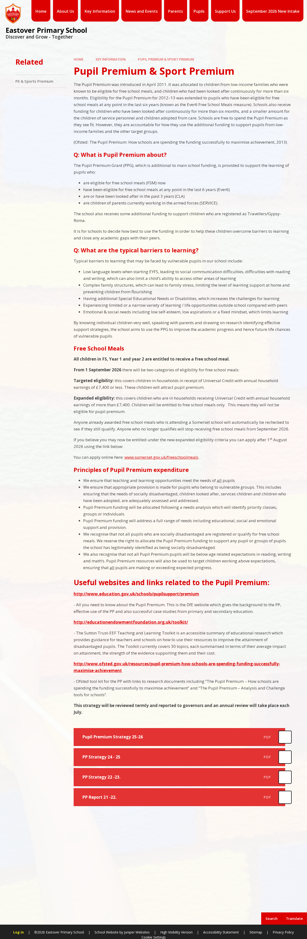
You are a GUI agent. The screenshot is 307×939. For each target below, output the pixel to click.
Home (78, 59)
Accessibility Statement (221, 932)
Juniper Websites (137, 932)
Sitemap (255, 932)
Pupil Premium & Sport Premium (166, 59)
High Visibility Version (176, 932)
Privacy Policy (283, 932)
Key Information (111, 59)
